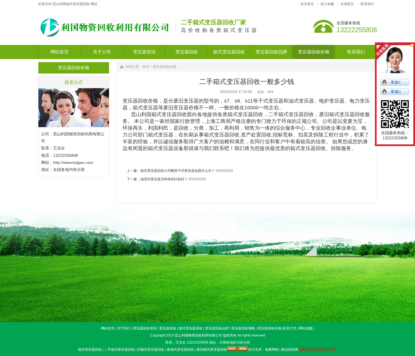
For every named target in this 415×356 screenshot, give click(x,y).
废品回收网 (289, 349)
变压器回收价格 (164, 67)
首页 (145, 67)
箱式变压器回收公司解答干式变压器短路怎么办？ (177, 171)
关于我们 (123, 328)
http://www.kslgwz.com (73, 162)
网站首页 (107, 328)
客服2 (396, 91)
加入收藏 (327, 4)
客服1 (396, 82)
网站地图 (306, 328)
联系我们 (367, 4)
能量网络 (272, 349)
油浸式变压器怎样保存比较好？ (164, 179)
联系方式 (289, 328)
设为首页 (307, 4)
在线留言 (347, 4)
